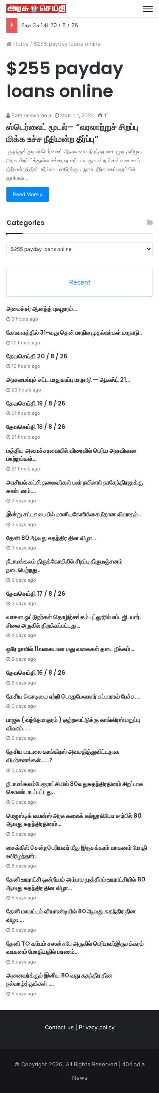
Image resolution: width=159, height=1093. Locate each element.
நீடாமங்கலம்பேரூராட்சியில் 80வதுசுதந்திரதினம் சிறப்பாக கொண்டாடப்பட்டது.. (74, 788)
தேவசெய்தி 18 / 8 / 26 (35, 427)
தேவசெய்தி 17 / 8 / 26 (35, 593)
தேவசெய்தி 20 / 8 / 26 (50, 25)
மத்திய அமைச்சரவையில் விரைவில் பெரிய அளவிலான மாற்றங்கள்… (71, 454)
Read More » (27, 194)
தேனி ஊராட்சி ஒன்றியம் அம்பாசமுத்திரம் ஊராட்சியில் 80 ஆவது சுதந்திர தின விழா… (75, 883)
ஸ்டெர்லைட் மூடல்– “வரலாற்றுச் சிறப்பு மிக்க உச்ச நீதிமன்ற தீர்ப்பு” (72, 133)
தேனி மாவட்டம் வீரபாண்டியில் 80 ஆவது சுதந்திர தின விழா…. (71, 915)
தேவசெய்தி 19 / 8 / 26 (35, 403)
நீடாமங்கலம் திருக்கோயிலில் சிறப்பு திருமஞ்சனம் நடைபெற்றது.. (64, 565)
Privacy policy (96, 1027)
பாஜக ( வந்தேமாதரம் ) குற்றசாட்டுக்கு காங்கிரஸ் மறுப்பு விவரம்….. (73, 724)
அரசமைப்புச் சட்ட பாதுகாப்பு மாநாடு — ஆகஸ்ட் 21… (68, 379)
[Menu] (148, 9)
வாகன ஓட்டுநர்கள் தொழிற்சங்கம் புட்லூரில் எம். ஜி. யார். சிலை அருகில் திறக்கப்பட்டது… (73, 621)
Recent (79, 282)
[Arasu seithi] (36, 8)
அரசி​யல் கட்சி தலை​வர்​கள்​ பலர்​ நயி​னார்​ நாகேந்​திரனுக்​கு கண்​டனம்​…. (74, 486)
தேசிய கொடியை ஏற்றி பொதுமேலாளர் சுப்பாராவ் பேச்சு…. (73, 696)
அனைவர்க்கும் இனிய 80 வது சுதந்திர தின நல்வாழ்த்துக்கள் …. (59, 979)
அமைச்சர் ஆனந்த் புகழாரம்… (41, 308)
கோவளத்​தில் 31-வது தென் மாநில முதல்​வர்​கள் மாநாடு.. (74, 332)
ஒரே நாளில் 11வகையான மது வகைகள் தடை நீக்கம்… (70, 649)
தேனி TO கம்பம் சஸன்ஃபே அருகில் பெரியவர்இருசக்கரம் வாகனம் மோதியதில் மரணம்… (75, 947)
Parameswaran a (30, 115)
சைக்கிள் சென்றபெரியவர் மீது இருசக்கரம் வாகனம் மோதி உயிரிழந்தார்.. (76, 851)
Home (20, 43)
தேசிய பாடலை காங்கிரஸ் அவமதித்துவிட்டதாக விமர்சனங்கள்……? (63, 755)
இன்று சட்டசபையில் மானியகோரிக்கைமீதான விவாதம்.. (73, 514)
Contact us (59, 1027)
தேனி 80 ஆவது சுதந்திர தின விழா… (51, 538)
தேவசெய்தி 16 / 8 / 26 (35, 672)
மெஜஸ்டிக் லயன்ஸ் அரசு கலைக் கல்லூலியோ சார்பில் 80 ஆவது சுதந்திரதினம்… (74, 819)
